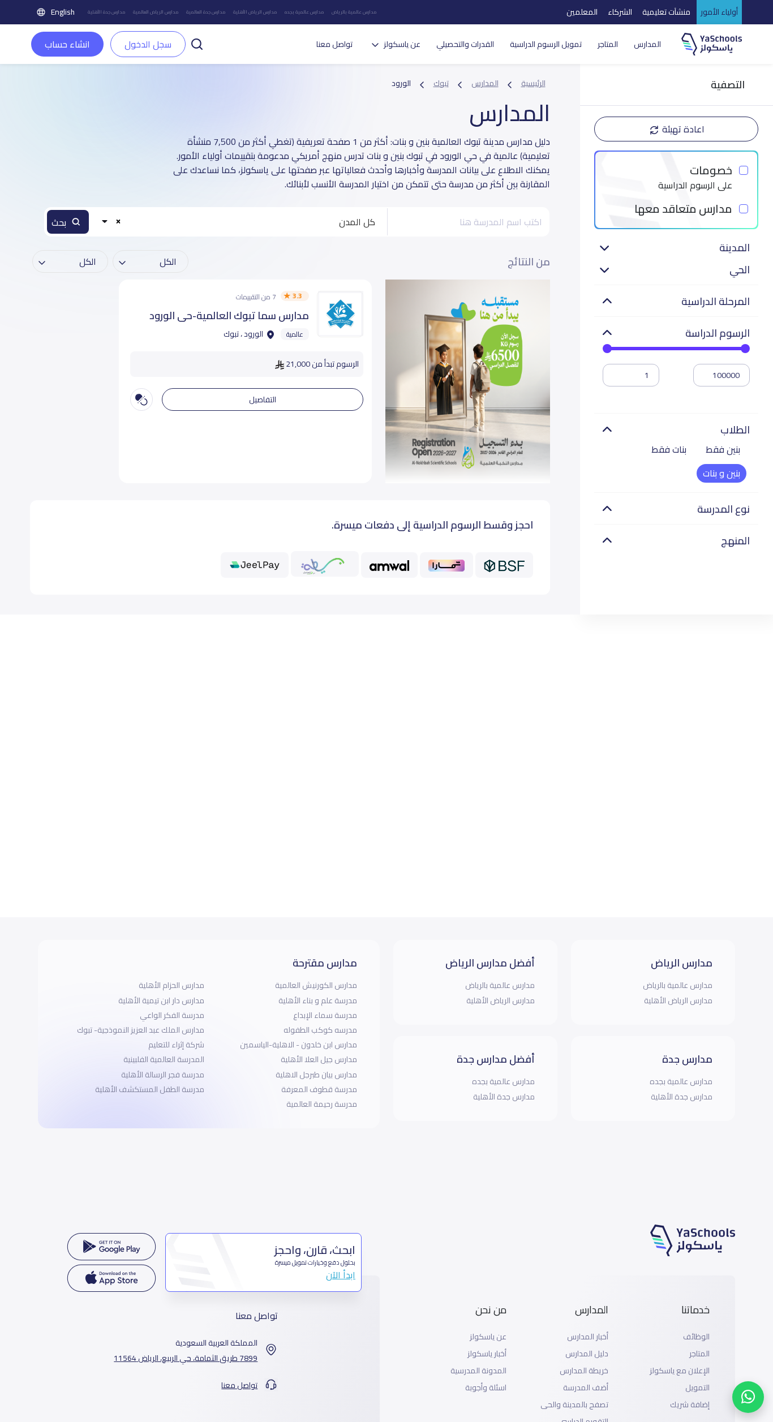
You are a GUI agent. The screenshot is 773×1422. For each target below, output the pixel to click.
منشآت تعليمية (666, 12)
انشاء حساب (67, 44)
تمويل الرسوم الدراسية (546, 44)
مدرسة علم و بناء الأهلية (317, 1000)
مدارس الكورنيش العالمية (316, 985)
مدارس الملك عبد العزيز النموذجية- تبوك (140, 1030)
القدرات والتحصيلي (465, 44)
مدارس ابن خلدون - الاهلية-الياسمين (298, 1044)
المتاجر (608, 44)
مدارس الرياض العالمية (155, 12)
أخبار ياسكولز (486, 1354)
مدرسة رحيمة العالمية (321, 1104)
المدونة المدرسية (478, 1371)
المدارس (647, 44)
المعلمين (582, 12)
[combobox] (240, 221)
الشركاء (620, 12)
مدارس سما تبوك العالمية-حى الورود (229, 315)
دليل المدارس (586, 1354)
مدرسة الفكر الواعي (172, 1015)
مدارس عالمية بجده (304, 12)
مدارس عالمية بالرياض (354, 12)
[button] (197, 43)
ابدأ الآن (340, 1274)
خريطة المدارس (584, 1371)
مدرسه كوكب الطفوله (320, 1030)
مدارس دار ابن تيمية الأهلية (161, 1000)
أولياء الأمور (719, 12)
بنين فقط (723, 449)
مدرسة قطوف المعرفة (319, 1089)
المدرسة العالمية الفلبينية (163, 1059)
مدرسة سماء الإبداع (325, 1015)
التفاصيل (262, 399)
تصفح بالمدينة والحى (574, 1405)
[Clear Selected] (118, 221)
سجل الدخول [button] (147, 44)
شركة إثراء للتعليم (176, 1044)
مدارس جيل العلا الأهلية (319, 1059)
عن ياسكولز (488, 1337)
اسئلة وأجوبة (485, 1388)
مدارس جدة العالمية (205, 12)
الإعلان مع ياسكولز (680, 1371)
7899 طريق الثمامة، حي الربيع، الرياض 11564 (185, 1358)
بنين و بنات (721, 473)
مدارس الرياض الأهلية (255, 12)
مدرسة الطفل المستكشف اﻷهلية (149, 1089)
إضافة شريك (690, 1405)
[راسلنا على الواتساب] (748, 1397)
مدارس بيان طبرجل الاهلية (316, 1074)
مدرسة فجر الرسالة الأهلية (162, 1074)
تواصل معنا (334, 44)
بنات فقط (668, 449)
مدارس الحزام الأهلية (171, 985)
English (63, 12)
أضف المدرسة (585, 1388)
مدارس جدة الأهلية (106, 12)
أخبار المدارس (587, 1337)
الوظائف (696, 1337)
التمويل (697, 1388)
